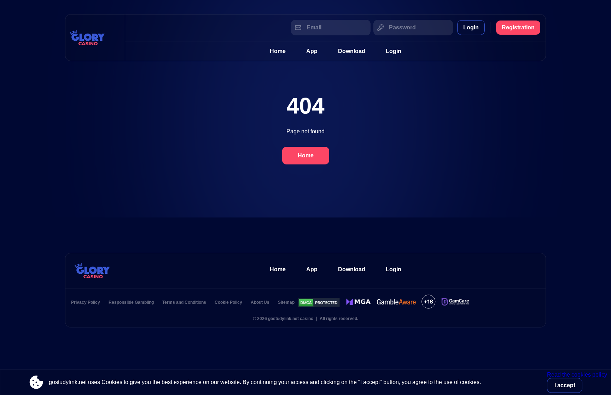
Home (278, 51)
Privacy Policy (85, 302)
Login (471, 27)
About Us (260, 302)
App (312, 51)
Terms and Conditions (184, 302)
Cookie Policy (228, 302)
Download (351, 51)
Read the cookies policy (577, 375)
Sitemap (286, 302)
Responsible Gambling (131, 302)
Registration (518, 27)
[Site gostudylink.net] (95, 37)
